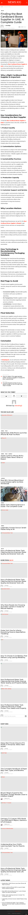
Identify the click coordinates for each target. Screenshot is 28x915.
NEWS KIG (14, 2)
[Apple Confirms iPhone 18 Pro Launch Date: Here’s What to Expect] (14, 444)
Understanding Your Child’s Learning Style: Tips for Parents (13, 845)
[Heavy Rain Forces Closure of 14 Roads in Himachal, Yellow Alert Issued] (14, 733)
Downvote (21, 396)
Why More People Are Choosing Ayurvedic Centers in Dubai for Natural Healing (13, 606)
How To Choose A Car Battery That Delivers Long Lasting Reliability (14, 656)
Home (9, 913)
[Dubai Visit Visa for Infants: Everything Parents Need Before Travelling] (14, 621)
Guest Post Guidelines (16, 913)
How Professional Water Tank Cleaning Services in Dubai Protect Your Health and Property (13, 706)
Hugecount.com (18, 911)
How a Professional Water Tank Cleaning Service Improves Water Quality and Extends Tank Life (13, 552)
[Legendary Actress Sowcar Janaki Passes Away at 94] (14, 516)
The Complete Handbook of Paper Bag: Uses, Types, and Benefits (14, 769)
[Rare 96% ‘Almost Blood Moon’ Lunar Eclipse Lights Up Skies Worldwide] (14, 469)
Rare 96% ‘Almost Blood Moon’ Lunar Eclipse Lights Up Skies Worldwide (12, 482)
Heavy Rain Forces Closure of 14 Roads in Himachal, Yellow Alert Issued (13, 744)
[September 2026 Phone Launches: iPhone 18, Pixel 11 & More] (14, 421)
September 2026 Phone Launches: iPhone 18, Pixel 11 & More (14, 433)
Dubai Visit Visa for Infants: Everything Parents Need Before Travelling (13, 632)
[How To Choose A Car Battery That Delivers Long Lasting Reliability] (14, 646)
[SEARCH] (26, 3)
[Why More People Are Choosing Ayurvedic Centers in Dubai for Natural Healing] (14, 595)
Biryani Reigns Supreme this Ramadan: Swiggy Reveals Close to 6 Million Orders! (14, 794)
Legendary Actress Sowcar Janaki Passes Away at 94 (13, 528)
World (10, 453)
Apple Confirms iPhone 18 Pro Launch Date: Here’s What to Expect (12, 457)
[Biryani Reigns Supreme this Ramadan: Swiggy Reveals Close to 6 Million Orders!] (14, 783)
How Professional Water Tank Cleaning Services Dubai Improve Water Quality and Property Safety (14, 681)
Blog (2, 548)
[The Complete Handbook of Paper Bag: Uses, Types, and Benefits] (14, 759)
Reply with (26, 716)
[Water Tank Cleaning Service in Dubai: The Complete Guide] (14, 493)
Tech (6, 430)
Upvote (6, 396)
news (2, 430)
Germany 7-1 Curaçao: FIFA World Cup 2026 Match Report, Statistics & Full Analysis (14, 820)
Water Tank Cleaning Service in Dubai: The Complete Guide (13, 505)
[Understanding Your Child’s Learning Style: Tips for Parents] (14, 835)
